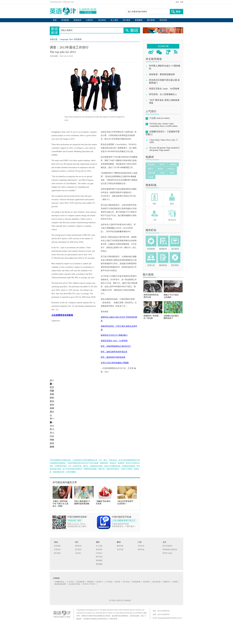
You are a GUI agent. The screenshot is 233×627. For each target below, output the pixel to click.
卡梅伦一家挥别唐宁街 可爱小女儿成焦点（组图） (60, 503)
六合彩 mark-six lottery (159, 118)
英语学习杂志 (167, 553)
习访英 (150, 177)
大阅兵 (162, 173)
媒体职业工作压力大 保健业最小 (114, 335)
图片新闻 (151, 20)
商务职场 (151, 185)
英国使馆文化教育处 (170, 549)
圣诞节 (172, 173)
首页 (55, 20)
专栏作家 (120, 549)
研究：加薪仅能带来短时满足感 (114, 352)
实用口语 (151, 265)
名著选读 (57, 549)
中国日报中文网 (68, 2)
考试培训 (163, 20)
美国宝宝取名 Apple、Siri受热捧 (114, 341)
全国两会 (173, 164)
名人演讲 (114, 20)
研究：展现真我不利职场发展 (113, 357)
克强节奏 (151, 173)
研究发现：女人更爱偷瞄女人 (163, 94)
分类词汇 (89, 20)
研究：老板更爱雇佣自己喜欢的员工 (116, 346)
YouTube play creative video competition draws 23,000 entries (163, 124)
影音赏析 (175, 265)
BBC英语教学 (167, 546)
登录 (177, 2)
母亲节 (162, 164)
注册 (181, 2)
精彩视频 (99, 564)
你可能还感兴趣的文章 (65, 482)
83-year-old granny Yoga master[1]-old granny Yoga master (164, 149)
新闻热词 (77, 20)
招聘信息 (127, 600)
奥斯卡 (150, 169)
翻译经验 (163, 265)
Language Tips (66, 39)
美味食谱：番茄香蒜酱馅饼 (162, 74)
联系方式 (120, 600)
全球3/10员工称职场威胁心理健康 (115, 363)
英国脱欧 (151, 164)
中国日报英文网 (55, 2)
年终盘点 (171, 169)
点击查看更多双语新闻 (62, 315)
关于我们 (112, 600)
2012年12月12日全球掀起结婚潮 (52, 436)
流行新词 (102, 20)
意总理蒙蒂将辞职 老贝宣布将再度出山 (52, 401)
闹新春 (160, 169)
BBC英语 (126, 20)
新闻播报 (138, 20)
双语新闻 (65, 20)
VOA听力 (99, 553)
